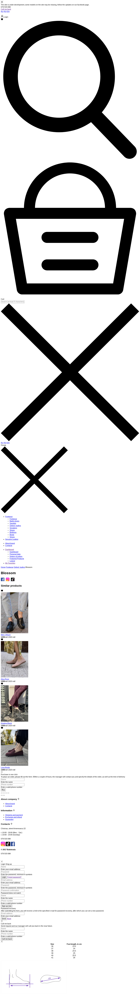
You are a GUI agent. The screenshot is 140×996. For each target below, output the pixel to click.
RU (2, 11)
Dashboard (9, 549)
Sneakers (13, 528)
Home (3, 567)
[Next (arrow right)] (4, 795)
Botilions (13, 532)
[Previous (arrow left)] (2, 795)
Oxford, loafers (15, 526)
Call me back (6, 9)
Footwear (13, 519)
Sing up (9, 864)
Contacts (8, 806)
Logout (12, 561)
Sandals (13, 523)
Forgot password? (14, 877)
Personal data (15, 554)
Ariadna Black (6, 723)
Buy (3, 790)
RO (5, 11)
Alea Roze (5, 679)
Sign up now (6, 906)
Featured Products (17, 559)
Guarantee (9, 819)
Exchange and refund (13, 817)
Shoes (12, 530)
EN (8, 11)
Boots (12, 535)
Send (4, 919)
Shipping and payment (14, 815)
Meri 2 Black (5, 635)
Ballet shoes (14, 521)
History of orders (16, 556)
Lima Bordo (5, 767)
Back (9, 919)
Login (3, 864)
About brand (10, 804)
